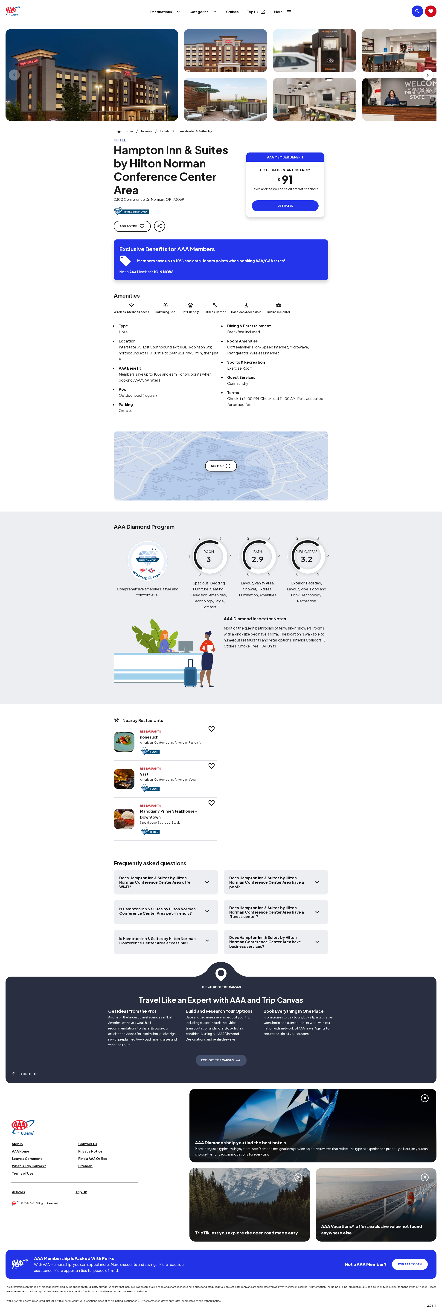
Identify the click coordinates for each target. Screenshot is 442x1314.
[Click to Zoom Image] (92, 75)
